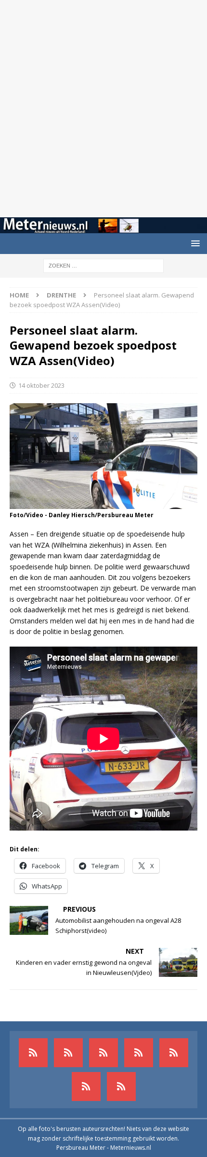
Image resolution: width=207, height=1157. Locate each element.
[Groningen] (103, 1052)
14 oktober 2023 (41, 385)
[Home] (138, 1052)
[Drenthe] (68, 1052)
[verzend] (121, 1086)
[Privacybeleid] (86, 1086)
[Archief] (33, 1052)
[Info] (173, 1052)
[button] (194, 243)
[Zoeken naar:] (103, 264)
